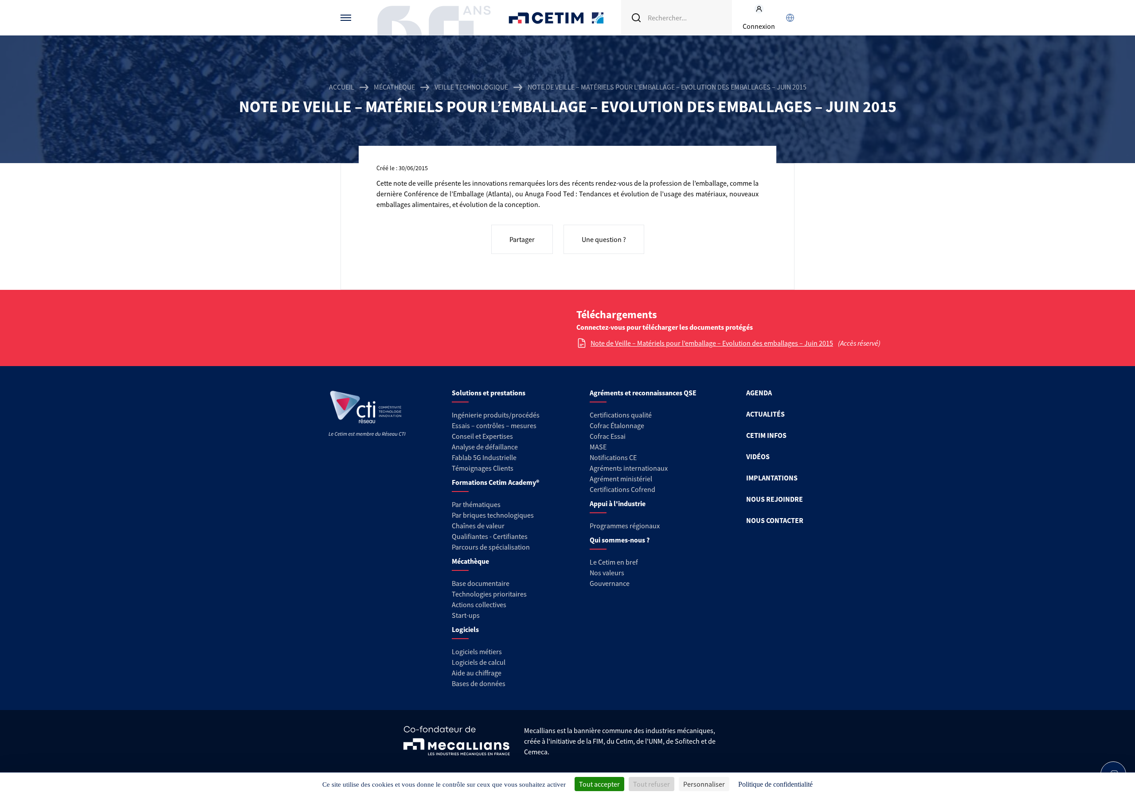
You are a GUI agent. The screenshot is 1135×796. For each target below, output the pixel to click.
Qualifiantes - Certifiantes (490, 536)
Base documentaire (480, 583)
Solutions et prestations (488, 392)
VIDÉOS (758, 456)
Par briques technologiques (493, 515)
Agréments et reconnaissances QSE (643, 392)
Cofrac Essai (608, 436)
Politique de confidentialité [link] (775, 784)
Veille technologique (471, 87)
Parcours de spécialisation (491, 546)
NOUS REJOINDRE (774, 499)
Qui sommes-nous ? (620, 539)
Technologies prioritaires (489, 593)
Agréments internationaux (629, 468)
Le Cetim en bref (614, 562)
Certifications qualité (621, 414)
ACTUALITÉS (765, 414)
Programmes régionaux (625, 525)
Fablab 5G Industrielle (484, 457)
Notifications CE (613, 457)
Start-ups (466, 615)
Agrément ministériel (621, 478)
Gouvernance (610, 583)
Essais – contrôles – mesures (494, 425)
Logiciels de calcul (478, 662)
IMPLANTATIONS (772, 477)
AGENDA (759, 392)
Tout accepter (599, 784)
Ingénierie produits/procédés (496, 414)
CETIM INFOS (766, 435)
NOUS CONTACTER (774, 520)
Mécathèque (394, 87)
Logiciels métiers (477, 651)
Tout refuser (651, 784)
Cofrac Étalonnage (617, 425)
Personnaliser (704, 784)
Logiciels (465, 629)
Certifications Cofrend (622, 489)
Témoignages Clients (482, 468)
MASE (598, 446)
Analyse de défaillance (485, 446)
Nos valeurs (607, 572)
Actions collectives (479, 604)
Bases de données (478, 683)
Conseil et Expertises (482, 436)
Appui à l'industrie (618, 503)
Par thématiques (476, 504)
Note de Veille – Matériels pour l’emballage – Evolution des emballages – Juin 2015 (712, 343)
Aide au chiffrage (476, 672)
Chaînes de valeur (478, 525)
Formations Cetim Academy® (495, 482)
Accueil (341, 87)
